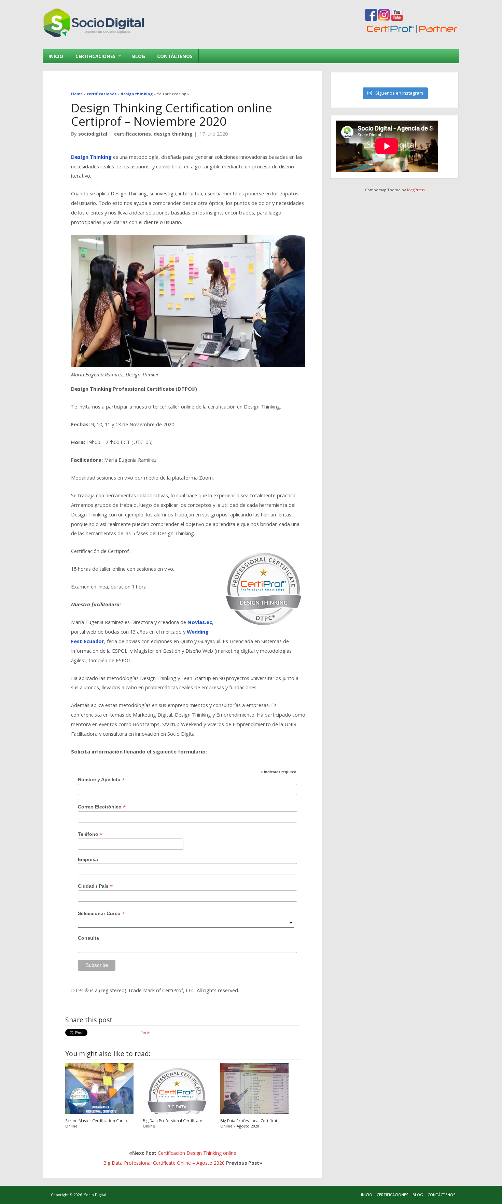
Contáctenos (175, 56)
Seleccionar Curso (101, 913)
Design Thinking (91, 156)
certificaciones (132, 133)
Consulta (88, 938)
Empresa (88, 859)
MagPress (415, 189)
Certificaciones (92, 56)
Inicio (55, 56)
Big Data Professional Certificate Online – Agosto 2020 (250, 1123)
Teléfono (90, 834)
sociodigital (92, 133)
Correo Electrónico (102, 807)
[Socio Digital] (94, 36)
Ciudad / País (95, 886)
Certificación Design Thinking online (197, 1153)
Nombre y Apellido (101, 779)
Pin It (145, 1032)
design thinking (173, 133)
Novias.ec (199, 622)
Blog (138, 56)
